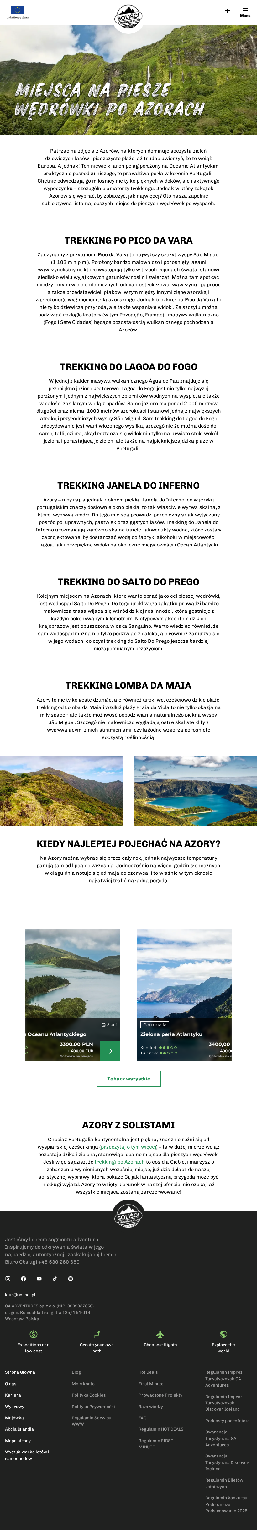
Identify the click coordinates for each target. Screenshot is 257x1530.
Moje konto (83, 1383)
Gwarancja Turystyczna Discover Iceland (227, 1462)
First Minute (151, 1383)
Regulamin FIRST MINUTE (156, 1443)
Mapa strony (18, 1440)
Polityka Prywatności (93, 1406)
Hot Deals (148, 1372)
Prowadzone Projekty (160, 1394)
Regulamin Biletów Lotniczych (224, 1483)
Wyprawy (14, 1406)
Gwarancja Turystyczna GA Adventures (220, 1438)
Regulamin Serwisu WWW (91, 1421)
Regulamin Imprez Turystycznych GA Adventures (223, 1378)
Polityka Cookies (89, 1394)
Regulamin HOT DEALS (161, 1429)
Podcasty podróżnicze (227, 1420)
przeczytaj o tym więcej (128, 1147)
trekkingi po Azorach (120, 1162)
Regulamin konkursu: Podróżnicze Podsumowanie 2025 (227, 1504)
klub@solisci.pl (20, 1294)
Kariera (13, 1394)
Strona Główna (20, 1372)
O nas (10, 1383)
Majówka (14, 1417)
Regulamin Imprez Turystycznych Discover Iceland (223, 1403)
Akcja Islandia (19, 1429)
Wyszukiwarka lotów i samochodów (27, 1455)
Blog (76, 1372)
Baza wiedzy (151, 1406)
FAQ (143, 1417)
